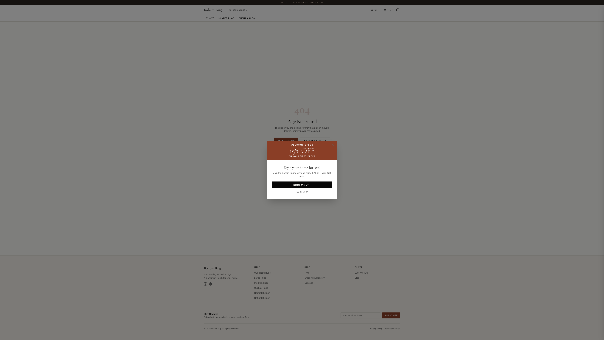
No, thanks (302, 192)
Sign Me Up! (301, 185)
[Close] (333, 145)
